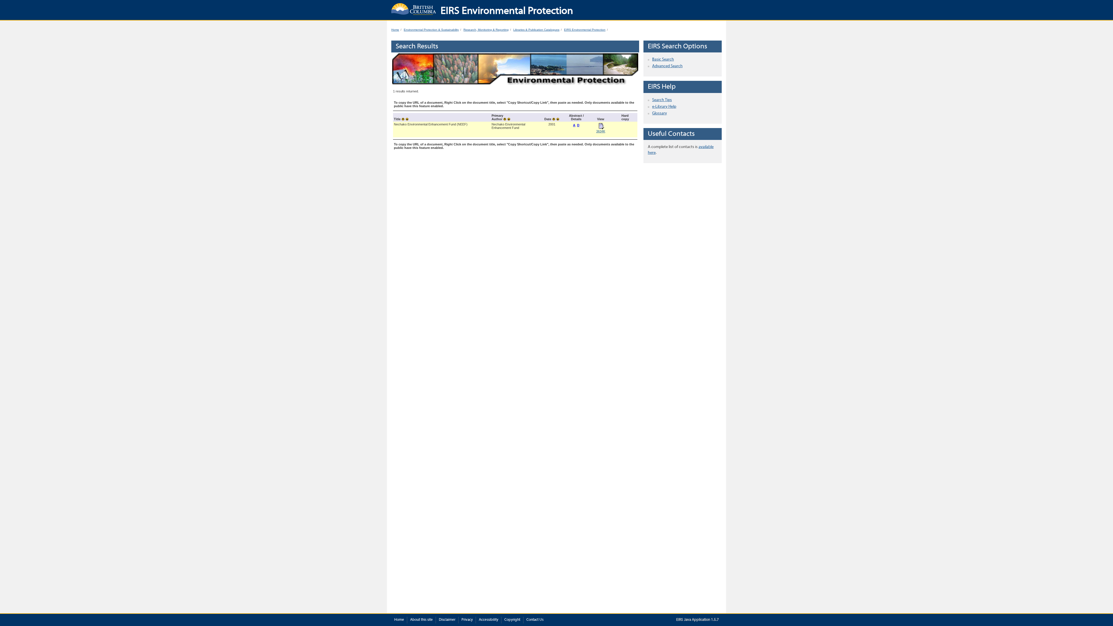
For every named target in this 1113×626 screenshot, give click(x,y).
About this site (421, 620)
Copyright (512, 620)
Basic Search (663, 59)
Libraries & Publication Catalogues (536, 29)
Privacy (467, 620)
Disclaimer (447, 620)
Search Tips (662, 100)
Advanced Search (667, 66)
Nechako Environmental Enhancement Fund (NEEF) (431, 124)
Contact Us (534, 620)
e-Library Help (664, 107)
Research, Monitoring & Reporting (486, 29)
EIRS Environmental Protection (584, 29)
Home (395, 29)
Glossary (659, 113)
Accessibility (488, 620)
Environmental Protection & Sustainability (431, 29)
